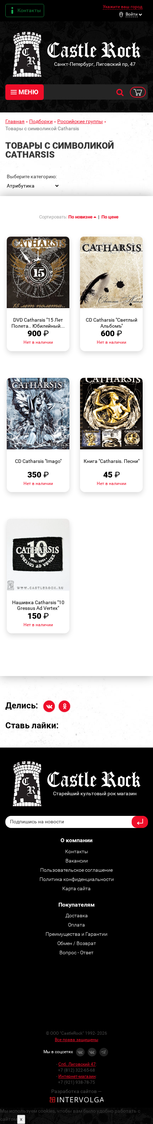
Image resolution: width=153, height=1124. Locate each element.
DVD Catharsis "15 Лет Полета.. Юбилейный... (38, 323)
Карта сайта (76, 888)
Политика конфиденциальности (76, 879)
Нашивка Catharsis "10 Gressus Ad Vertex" (38, 605)
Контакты (29, 10)
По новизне (81, 217)
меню (28, 92)
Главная (15, 121)
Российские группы (80, 121)
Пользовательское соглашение (76, 870)
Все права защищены (76, 1039)
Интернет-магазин (77, 1076)
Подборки (41, 121)
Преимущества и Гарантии (76, 934)
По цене (109, 217)
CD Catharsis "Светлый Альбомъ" (111, 323)
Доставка (76, 915)
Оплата (76, 925)
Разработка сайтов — (76, 1091)
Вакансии (76, 861)
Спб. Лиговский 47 (77, 1064)
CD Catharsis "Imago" (38, 461)
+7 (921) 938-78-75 (76, 1082)
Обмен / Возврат (76, 943)
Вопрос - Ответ (76, 952)
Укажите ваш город (122, 6)
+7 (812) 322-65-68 (76, 1070)
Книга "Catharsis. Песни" (111, 461)
